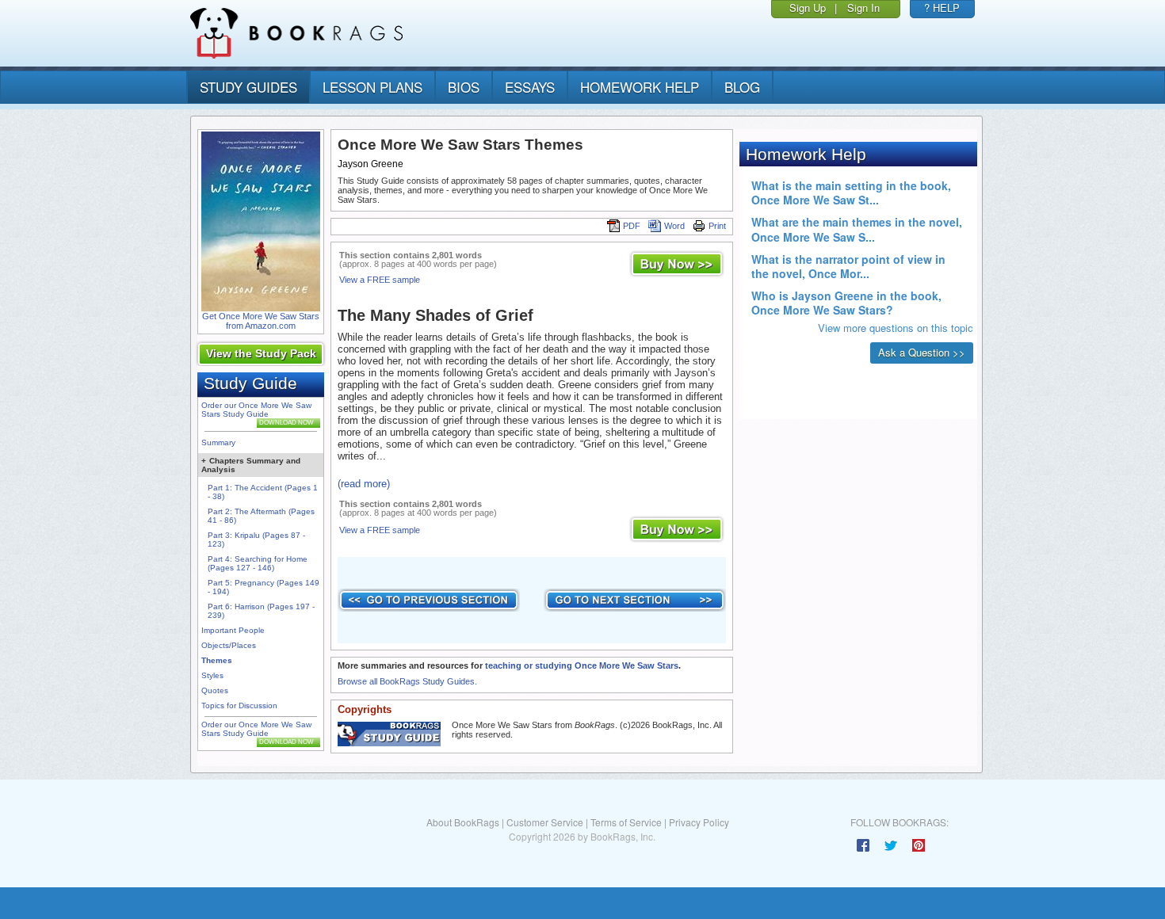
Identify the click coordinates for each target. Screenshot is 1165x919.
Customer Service (544, 822)
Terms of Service (626, 822)
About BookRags (462, 822)
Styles (212, 675)
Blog (742, 87)
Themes (216, 660)
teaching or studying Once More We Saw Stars (581, 665)
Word (674, 226)
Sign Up (807, 7)
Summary (218, 442)
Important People (233, 630)
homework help (639, 87)
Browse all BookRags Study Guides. (407, 681)
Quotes (214, 690)
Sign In (863, 7)
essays (530, 87)
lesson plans (372, 87)
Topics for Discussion (239, 705)
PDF (631, 226)
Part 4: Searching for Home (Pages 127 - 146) (257, 563)
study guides (248, 87)
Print (717, 226)
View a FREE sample (379, 279)
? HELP (942, 7)
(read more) (364, 484)
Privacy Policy (699, 822)
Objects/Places (228, 645)
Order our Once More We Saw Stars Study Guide (256, 409)
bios (463, 87)
